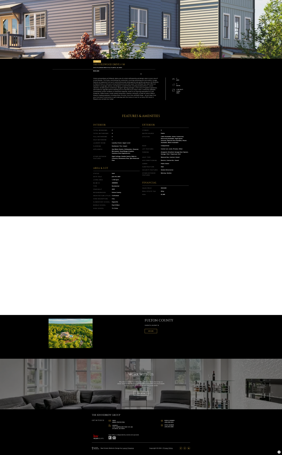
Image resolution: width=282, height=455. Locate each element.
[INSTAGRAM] (184, 448)
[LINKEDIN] (188, 448)
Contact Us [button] (141, 393)
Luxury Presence (128, 448)
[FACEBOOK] (180, 448)
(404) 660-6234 (168, 422)
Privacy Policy (168, 448)
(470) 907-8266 (168, 426)
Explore (151, 331)
